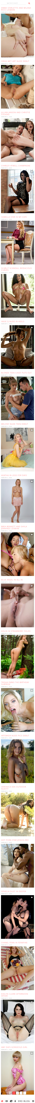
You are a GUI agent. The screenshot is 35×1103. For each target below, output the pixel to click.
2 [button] (17, 1093)
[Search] (29, 3)
